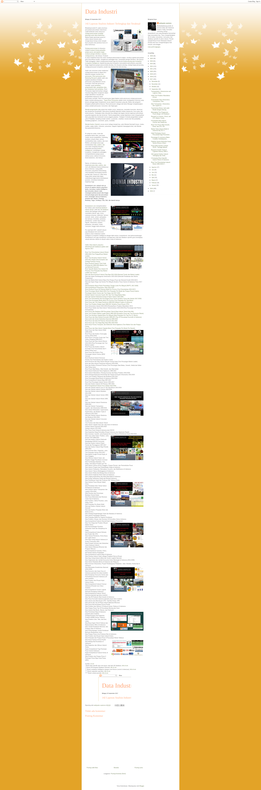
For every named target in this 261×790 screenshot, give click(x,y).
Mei (153, 175)
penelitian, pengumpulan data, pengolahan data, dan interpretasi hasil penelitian (96, 87)
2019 (151, 74)
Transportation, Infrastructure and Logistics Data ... (161, 92)
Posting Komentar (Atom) (118, 773)
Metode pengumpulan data (93, 109)
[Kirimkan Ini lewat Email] (116, 705)
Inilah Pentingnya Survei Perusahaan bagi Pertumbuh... (161, 134)
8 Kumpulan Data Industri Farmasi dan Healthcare (159, 121)
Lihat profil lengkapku (154, 47)
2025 (151, 58)
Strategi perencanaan (91, 48)
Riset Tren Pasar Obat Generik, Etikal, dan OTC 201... (160, 125)
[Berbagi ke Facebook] (122, 705)
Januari (154, 185)
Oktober (154, 86)
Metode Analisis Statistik (92, 124)
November (155, 84)
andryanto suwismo (165, 23)
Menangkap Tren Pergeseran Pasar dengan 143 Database (160, 113)
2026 (151, 56)
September (155, 89)
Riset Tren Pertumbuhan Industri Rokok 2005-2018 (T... (160, 163)
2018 (151, 76)
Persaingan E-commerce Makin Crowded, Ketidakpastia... (160, 138)
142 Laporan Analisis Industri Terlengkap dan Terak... (159, 154)
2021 (151, 69)
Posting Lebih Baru (92, 767)
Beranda (116, 767)
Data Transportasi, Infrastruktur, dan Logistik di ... (160, 104)
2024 (151, 61)
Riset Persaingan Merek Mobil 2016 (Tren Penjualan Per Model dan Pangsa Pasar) (109, 291)
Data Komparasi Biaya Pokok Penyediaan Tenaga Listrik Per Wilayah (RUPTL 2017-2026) (111, 285)
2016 (151, 188)
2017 (151, 79)
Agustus (154, 167)
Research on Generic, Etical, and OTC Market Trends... (161, 117)
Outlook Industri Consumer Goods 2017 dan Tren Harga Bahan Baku (105, 295)
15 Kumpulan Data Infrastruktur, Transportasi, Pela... (160, 100)
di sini (92, 664)
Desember (155, 81)
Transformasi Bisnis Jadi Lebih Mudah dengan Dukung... (160, 108)
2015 (151, 191)
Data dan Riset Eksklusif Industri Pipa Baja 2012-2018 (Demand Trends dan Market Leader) (112, 274)
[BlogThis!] (118, 705)
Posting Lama (139, 767)
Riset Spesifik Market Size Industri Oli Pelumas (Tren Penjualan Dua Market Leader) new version (96, 270)
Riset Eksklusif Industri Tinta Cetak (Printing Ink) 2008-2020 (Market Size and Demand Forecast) (96, 265)
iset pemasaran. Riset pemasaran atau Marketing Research (95, 76)
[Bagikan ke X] (120, 705)
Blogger (142, 786)
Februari (154, 182)
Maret (153, 180)
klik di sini (125, 665)
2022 (151, 66)
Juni (153, 172)
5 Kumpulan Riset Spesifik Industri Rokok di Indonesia (160, 159)
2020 (151, 71)
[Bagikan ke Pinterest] (123, 705)
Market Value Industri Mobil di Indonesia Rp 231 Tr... (160, 129)
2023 (151, 63)
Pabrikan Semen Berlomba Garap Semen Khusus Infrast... (161, 142)
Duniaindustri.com (90, 206)
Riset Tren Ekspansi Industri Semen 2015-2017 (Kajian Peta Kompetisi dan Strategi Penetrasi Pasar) (96, 259)
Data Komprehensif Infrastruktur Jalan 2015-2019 (99, 287)
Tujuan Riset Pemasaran (111, 100)
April (153, 177)
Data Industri (101, 11)
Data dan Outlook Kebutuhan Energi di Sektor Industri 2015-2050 (104, 297)
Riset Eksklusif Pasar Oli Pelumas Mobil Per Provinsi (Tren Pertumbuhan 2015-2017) (110, 289)
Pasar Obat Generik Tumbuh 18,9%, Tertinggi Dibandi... (159, 146)
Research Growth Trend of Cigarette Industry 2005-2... (160, 150)
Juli (153, 170)
